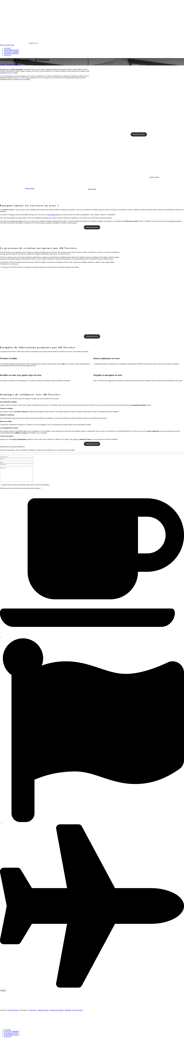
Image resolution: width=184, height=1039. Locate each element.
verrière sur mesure (175, 221)
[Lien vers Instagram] (43, 1007)
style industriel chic (53, 214)
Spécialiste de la (11, 69)
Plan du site (32, 1010)
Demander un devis (139, 134)
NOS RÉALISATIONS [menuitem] (11, 1033)
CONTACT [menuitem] (7, 1036)
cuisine (75, 439)
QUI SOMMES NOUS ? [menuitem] (11, 1035)
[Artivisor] (72, 1007)
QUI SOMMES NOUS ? (11, 50)
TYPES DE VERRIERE (11, 52)
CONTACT (7, 55)
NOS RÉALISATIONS (11, 53)
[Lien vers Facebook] (14, 1007)
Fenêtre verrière (29, 188)
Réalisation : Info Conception (74, 1010)
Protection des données (57, 1010)
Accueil (2, 64)
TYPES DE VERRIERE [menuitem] (11, 1031)
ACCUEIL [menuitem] (7, 1029)
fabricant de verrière (16, 221)
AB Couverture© (13, 1010)
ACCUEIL (7, 48)
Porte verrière (92, 189)
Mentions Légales (43, 1010)
